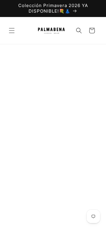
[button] (11, 30)
